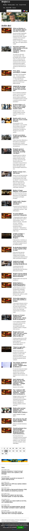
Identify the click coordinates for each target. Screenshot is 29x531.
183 (2, 453)
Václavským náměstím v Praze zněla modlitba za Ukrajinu (19, 300)
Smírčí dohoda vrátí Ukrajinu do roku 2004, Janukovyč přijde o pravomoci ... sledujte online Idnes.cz (19, 382)
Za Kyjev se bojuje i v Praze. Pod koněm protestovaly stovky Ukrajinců (18, 236)
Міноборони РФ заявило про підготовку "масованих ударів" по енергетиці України (12, 495)
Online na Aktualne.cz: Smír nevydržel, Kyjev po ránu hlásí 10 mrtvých (19, 30)
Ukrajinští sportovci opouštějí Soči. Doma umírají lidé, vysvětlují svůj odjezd (19, 151)
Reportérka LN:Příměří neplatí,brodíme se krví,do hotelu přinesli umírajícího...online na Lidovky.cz (20, 49)
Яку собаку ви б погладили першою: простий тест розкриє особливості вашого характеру (13, 507)
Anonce (14, 7)
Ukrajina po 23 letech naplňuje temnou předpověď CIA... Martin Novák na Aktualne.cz (19, 317)
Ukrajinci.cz (5, 2)
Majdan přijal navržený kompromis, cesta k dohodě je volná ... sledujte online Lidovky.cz (20, 410)
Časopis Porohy (22, 4)
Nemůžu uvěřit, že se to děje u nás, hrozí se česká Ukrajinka (20, 120)
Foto (4, 7)
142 (20, 451)
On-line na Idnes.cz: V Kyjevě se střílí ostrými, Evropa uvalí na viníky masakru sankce (19, 106)
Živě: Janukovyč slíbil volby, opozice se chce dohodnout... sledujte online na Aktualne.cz (19, 392)
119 (20, 448)
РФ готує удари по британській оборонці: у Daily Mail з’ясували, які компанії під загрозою (14, 490)
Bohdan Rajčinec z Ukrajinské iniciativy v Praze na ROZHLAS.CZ (19, 284)
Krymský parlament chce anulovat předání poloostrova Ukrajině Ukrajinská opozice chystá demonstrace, (19, 430)
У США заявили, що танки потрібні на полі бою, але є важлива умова (13, 501)
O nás (17, 4)
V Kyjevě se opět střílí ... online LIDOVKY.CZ (19, 347)
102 (16, 448)
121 (2, 451)
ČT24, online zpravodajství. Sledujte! (19, 71)
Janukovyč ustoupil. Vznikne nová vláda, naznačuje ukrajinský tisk (20, 262)
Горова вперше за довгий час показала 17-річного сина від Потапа (12, 478)
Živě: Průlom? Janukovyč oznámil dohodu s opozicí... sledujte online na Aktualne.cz (20, 365)
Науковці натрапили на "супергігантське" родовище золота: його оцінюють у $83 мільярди (12, 472)
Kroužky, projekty (11, 4)
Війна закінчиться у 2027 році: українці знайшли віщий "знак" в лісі (13, 484)
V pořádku (20, 527)
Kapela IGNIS (8, 7)
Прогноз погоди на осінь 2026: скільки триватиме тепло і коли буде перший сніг (12, 512)
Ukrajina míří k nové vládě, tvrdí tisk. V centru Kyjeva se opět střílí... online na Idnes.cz (20, 334)
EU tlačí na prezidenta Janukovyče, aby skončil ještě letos (19, 136)
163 (24, 451)
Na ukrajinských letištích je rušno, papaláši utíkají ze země (20, 249)
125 (17, 451)
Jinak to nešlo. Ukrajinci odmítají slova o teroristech (19, 203)
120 (24, 448)
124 (13, 451)
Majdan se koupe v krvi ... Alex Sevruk (20, 172)
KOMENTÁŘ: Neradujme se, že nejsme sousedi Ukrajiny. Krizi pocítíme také (19, 88)
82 (13, 448)
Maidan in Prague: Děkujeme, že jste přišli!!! (20, 191)
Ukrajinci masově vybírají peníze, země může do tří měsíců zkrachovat (20, 275)
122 (6, 451)
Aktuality (5, 4)
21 (4, 448)
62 (10, 448)
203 (6, 453)
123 (10, 451)
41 (7, 448)
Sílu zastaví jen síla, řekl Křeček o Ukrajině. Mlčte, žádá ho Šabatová (20, 420)
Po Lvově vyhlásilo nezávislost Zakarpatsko (20, 214)
